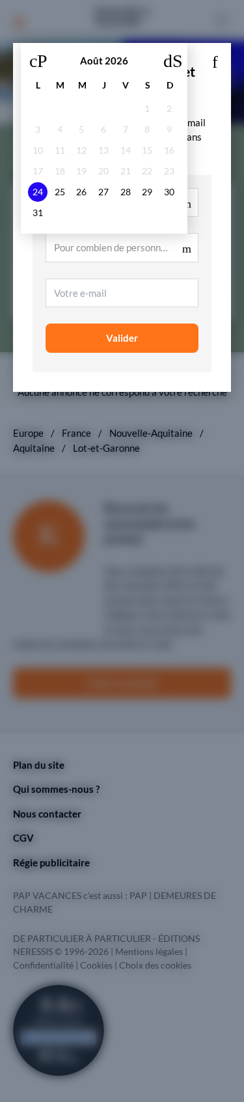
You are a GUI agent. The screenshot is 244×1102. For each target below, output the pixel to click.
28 (125, 192)
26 (81, 192)
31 (38, 213)
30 (169, 192)
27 (103, 192)
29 (147, 192)
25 (60, 192)
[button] (214, 59)
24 (38, 192)
